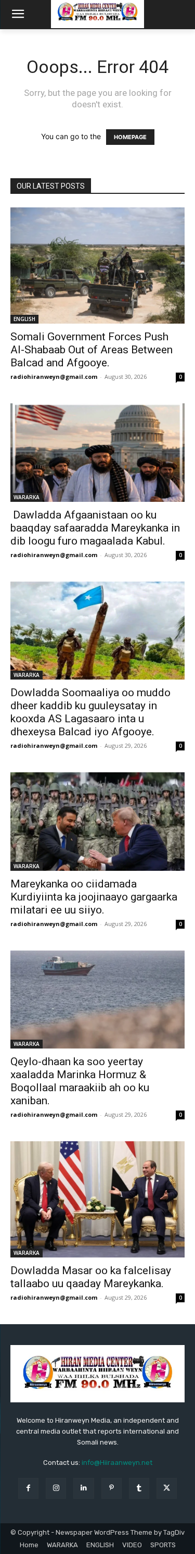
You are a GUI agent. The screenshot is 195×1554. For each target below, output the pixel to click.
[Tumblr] (139, 1488)
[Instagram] (56, 1488)
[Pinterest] (111, 1488)
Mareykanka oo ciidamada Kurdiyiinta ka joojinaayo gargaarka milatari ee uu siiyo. (93, 897)
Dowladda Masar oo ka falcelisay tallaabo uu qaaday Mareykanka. (90, 1277)
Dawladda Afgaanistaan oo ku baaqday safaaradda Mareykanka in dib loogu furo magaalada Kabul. (95, 528)
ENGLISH (24, 319)
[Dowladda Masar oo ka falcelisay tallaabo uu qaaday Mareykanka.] (97, 1199)
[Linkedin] (83, 1488)
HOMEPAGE (130, 137)
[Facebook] (28, 1488)
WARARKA (27, 497)
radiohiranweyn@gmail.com (53, 376)
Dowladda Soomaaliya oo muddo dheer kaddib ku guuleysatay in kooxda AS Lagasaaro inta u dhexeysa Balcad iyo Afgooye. (90, 712)
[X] (167, 1488)
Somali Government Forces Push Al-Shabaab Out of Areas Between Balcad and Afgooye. (91, 349)
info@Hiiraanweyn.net (117, 1462)
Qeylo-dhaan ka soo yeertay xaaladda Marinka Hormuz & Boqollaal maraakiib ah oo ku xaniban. (79, 1081)
